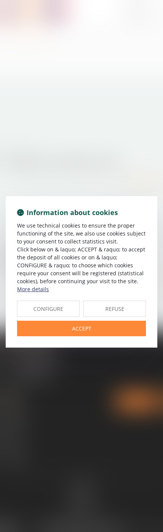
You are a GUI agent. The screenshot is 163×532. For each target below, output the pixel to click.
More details (33, 289)
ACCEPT (81, 328)
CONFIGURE (48, 308)
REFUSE (114, 308)
